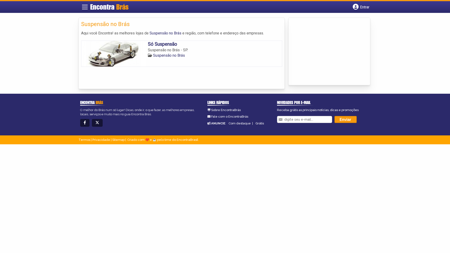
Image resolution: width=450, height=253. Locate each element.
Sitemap (118, 139)
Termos (84, 139)
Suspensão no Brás (165, 33)
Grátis (259, 123)
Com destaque (240, 123)
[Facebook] (85, 123)
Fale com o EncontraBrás (229, 116)
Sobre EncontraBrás (226, 110)
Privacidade (101, 139)
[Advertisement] (326, 51)
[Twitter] (97, 123)
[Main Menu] (85, 7)
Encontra (109, 7)
